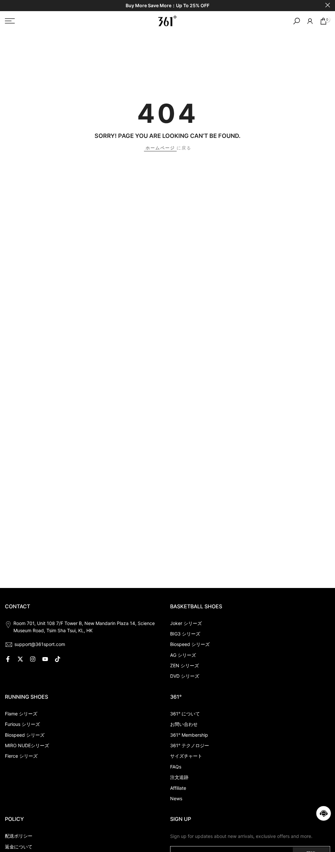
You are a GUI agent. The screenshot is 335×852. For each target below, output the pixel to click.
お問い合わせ (184, 724)
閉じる (7, 5)
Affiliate (178, 788)
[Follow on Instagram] (33, 659)
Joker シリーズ (186, 623)
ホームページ (160, 147)
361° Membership (189, 735)
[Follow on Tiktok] (58, 659)
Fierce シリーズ (21, 756)
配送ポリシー (18, 836)
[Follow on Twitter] (20, 659)
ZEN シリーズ (184, 665)
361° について (185, 713)
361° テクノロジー (189, 745)
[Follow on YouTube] (45, 659)
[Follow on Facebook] (8, 659)
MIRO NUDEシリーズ (27, 745)
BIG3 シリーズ (185, 633)
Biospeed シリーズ (190, 644)
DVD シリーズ (184, 676)
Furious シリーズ (22, 724)
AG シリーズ (183, 655)
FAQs (175, 766)
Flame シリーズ (21, 713)
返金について (18, 846)
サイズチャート (186, 756)
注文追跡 (179, 777)
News (176, 798)
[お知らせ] (167, 5)
